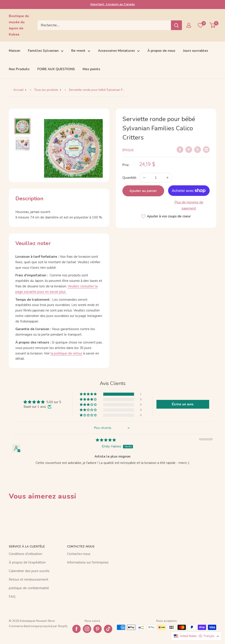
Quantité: (129, 177)
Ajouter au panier (143, 191)
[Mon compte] (189, 25)
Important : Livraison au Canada (113, 4)
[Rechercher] (176, 25)
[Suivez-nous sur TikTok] (108, 629)
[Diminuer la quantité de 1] (144, 177)
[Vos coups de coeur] (200, 25)
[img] (106, 440)
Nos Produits (19, 69)
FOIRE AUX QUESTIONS (56, 69)
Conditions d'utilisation (25, 554)
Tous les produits (46, 90)
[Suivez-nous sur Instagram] (87, 629)
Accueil (18, 90)
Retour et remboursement (28, 579)
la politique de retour (66, 353)
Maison (14, 50)
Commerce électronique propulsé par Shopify (38, 626)
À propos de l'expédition (27, 562)
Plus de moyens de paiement (188, 205)
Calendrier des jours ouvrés (29, 571)
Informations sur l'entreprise (88, 562)
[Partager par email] (206, 149)
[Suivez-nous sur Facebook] (76, 629)
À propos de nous (161, 50)
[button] (88, 394)
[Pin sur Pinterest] (188, 149)
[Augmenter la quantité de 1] (167, 177)
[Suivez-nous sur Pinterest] (97, 629)
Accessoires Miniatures (116, 50)
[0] (212, 25)
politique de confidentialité (29, 588)
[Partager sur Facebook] (180, 149)
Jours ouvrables (195, 50)
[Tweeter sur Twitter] (197, 149)
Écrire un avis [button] (183, 404)
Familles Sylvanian (43, 50)
